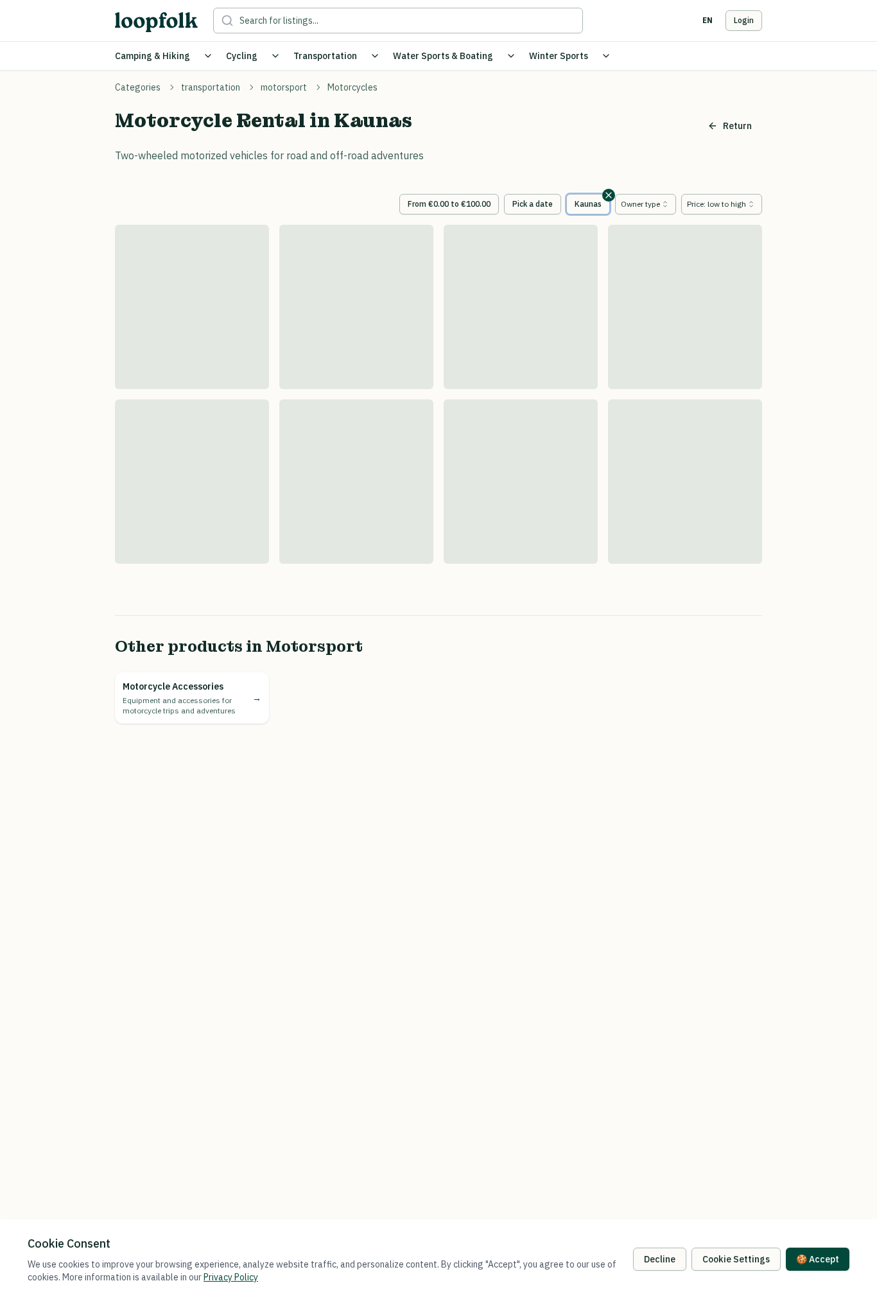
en (707, 20)
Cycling (241, 56)
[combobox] (645, 204)
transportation (210, 87)
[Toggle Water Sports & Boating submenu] (511, 56)
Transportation (325, 56)
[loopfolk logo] (156, 22)
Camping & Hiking (152, 56)
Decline (659, 1259)
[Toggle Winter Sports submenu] (606, 56)
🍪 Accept (817, 1259)
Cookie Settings (736, 1259)
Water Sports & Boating (443, 56)
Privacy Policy (231, 1277)
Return (737, 126)
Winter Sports (558, 56)
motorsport (284, 87)
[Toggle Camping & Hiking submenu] (208, 56)
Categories (138, 87)
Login (744, 20)
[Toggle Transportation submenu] (375, 56)
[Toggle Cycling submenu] (275, 56)
